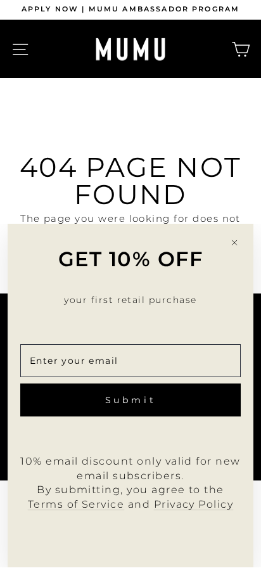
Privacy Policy (194, 504)
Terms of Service (76, 504)
